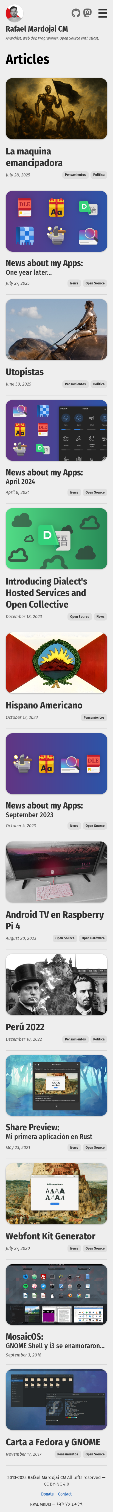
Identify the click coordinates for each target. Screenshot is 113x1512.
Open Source (95, 283)
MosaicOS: (24, 1336)
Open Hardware (93, 938)
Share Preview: (32, 1127)
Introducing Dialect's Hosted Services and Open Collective (46, 592)
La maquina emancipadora (34, 156)
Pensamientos (75, 175)
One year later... (29, 272)
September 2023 (29, 815)
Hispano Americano (44, 705)
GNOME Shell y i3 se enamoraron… (55, 1346)
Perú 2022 (25, 1027)
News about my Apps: (44, 263)
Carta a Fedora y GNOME (53, 1442)
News (74, 283)
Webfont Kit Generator (50, 1236)
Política (98, 175)
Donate (47, 1494)
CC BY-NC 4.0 (56, 1484)
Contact (65, 1494)
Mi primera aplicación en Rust (49, 1136)
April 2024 (20, 481)
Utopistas (25, 372)
